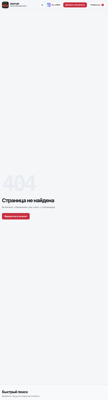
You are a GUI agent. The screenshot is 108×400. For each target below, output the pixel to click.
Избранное (96, 5)
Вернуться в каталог (15, 216)
